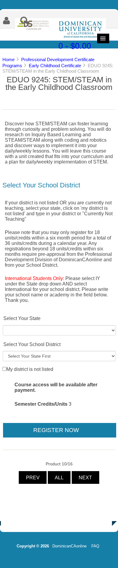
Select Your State (22, 318)
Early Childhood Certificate (55, 65)
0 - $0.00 (74, 46)
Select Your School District (32, 344)
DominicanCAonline (69, 546)
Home (8, 59)
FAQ (95, 546)
